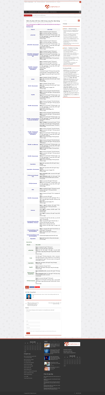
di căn (67, 71)
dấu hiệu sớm (75, 71)
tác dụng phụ (73, 80)
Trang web (28, 327)
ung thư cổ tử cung (74, 84)
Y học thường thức (27, 357)
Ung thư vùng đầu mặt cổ (28, 372)
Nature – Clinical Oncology (70, 28)
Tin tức (25, 376)
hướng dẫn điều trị (75, 74)
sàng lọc (73, 79)
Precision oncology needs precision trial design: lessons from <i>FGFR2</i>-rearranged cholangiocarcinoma (70, 34)
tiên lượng (68, 80)
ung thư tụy (75, 89)
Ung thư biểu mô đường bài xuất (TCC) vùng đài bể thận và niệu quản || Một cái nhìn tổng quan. (52, 382)
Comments (54, 341)
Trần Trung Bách (29, 22)
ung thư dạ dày (66, 85)
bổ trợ (74, 70)
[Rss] (74, 393)
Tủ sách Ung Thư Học (27, 378)
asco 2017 (69, 70)
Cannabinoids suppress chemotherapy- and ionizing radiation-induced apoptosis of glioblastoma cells (70, 63)
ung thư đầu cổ (74, 92)
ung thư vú (67, 91)
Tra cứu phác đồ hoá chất (42, 22)
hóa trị (70, 74)
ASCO (65, 70)
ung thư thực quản (74, 88)
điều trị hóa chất (72, 94)
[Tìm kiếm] (80, 2)
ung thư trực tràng (68, 89)
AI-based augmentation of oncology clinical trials (71, 43)
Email (27, 324)
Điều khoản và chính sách (68, 351)
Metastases (68, 75)
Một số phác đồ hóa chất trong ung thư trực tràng (54, 303)
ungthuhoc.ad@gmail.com (71, 352)
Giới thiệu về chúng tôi (68, 349)
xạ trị (66, 94)
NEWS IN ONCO (71, 76)
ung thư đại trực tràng (74, 91)
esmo (64, 72)
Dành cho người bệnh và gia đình (29, 356)
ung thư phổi (67, 87)
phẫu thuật (68, 79)
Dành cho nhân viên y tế (28, 359)
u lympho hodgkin (70, 83)
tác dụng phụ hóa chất (70, 81)
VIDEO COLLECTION (27, 374)
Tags (58, 341)
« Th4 (25, 351)
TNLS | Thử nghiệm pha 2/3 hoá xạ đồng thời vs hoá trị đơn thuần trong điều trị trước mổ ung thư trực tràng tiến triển (33, 304)
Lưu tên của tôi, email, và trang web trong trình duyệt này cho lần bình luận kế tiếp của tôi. (41, 331)
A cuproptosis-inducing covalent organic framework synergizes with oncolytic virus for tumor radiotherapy (70, 50)
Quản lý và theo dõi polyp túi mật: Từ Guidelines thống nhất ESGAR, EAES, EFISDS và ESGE (47, 15)
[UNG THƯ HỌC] (52, 6)
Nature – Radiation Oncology (71, 48)
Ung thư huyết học (27, 367)
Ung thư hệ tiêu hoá (27, 364)
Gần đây (46, 341)
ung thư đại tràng (67, 92)
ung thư (68, 84)
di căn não (71, 71)
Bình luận (28, 311)
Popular (50, 341)
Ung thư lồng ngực (27, 369)
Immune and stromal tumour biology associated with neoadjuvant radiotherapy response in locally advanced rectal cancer (71, 58)
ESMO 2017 (67, 72)
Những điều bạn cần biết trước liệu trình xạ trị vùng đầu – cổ (55, 363)
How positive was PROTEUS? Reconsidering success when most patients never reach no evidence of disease (70, 37)
